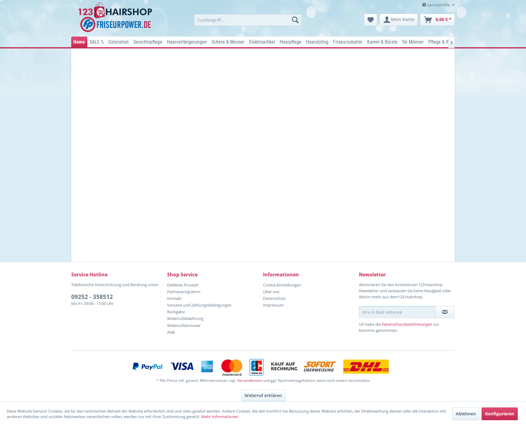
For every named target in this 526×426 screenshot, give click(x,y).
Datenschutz (274, 298)
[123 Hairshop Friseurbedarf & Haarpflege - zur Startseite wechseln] (116, 17)
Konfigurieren (499, 414)
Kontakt (174, 298)
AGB (171, 332)
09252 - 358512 (92, 297)
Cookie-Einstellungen (282, 285)
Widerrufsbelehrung (185, 318)
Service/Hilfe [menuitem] (438, 5)
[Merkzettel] (370, 20)
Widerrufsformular (184, 325)
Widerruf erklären (263, 395)
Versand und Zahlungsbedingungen (199, 305)
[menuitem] (248, 20)
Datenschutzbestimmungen (407, 324)
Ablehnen (466, 414)
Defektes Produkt (183, 285)
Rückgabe (176, 311)
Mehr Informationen (219, 416)
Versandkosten (249, 380)
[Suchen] (295, 20)
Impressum (273, 305)
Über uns (271, 291)
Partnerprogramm (183, 291)
